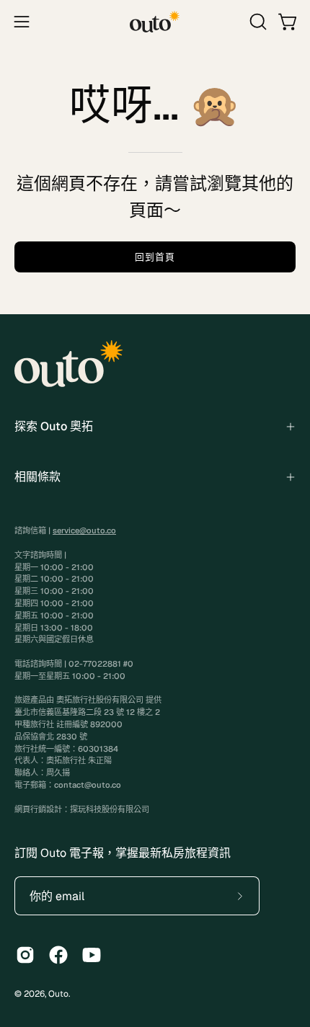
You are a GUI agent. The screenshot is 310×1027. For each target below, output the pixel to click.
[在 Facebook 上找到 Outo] (58, 955)
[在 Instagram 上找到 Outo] (25, 955)
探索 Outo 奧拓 (53, 426)
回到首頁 (155, 257)
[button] (257, 22)
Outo (58, 994)
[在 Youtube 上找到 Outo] (91, 955)
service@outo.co (84, 530)
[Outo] (155, 21)
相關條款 (37, 476)
